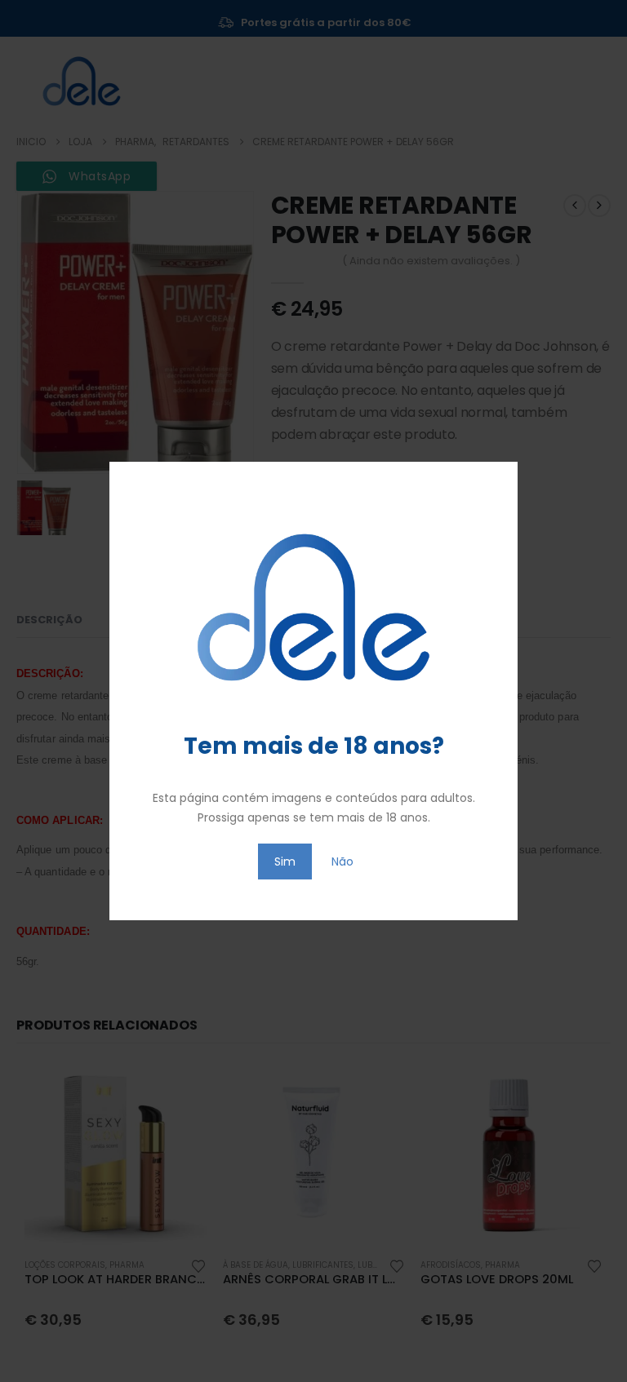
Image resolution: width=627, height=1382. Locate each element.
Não (342, 861)
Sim (285, 861)
